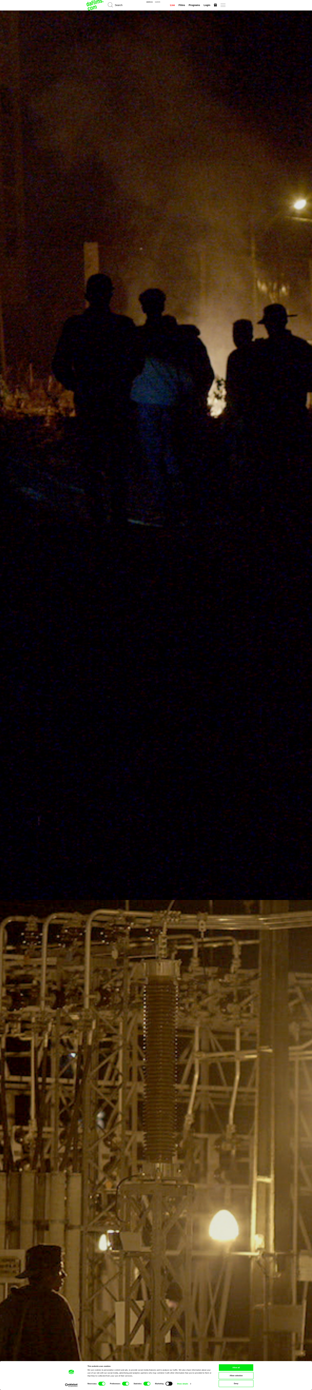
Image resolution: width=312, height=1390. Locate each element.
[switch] (125, 1384)
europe (157, 2)
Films (182, 5)
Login (207, 5)
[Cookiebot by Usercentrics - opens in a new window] (71, 1385)
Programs (194, 5)
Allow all (236, 1367)
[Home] (95, 5)
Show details (182, 1384)
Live (172, 5)
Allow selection (236, 1376)
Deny (236, 1383)
